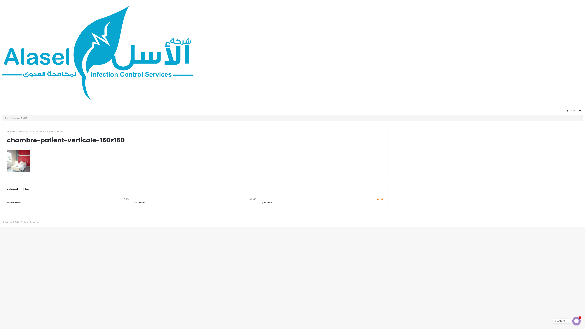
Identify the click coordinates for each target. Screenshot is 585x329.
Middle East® (14, 202)
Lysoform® (266, 202)
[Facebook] (581, 222)
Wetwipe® (139, 202)
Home (12, 131)
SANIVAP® (22, 131)
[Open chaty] (576, 321)
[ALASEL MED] (97, 53)
